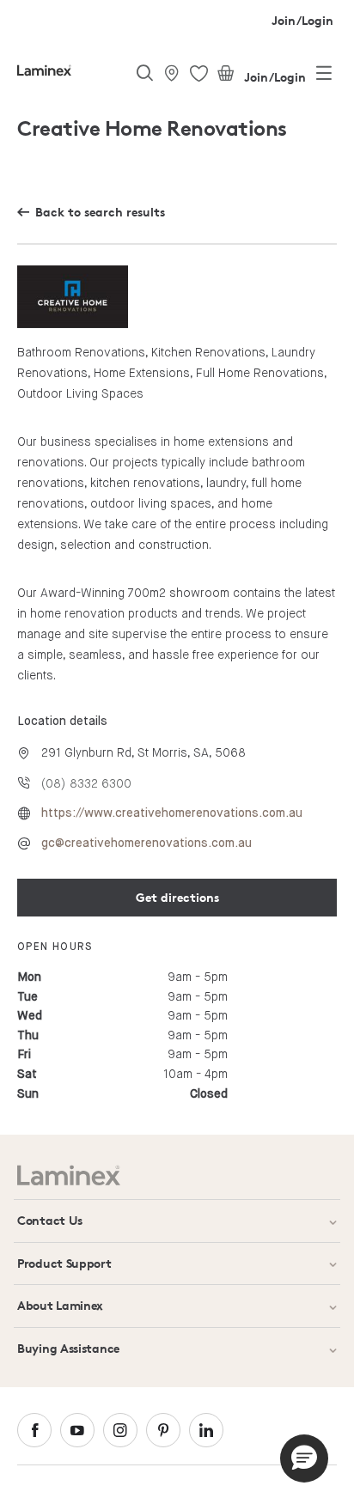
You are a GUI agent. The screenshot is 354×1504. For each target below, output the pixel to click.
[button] (304, 1458)
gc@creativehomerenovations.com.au (146, 843)
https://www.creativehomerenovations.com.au (171, 813)
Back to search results (100, 211)
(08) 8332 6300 (86, 783)
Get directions (177, 897)
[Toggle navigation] (323, 76)
